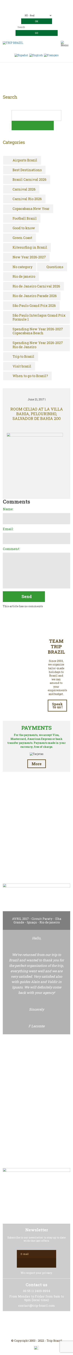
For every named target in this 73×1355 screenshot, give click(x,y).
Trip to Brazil (23, 357)
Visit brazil (22, 366)
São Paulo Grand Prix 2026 (34, 306)
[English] (36, 55)
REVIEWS (36, 863)
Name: (8, 509)
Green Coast (22, 238)
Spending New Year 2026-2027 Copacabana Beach (38, 331)
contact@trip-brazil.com (41, 9)
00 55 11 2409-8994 (43, 3)
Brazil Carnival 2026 (29, 180)
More (37, 763)
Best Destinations (27, 170)
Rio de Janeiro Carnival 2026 (36, 286)
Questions (54, 267)
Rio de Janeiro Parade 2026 (35, 296)
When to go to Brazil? (30, 376)
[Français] (51, 55)
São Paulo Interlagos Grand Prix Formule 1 (39, 317)
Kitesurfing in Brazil (30, 247)
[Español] (21, 55)
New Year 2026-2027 (29, 257)
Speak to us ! (57, 705)
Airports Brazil (25, 160)
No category (23, 267)
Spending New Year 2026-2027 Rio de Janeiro (38, 345)
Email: (8, 529)
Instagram (36, 1325)
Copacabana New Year (31, 209)
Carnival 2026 (24, 189)
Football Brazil (25, 218)
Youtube (45, 1325)
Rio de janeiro (24, 276)
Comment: (11, 549)
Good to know (24, 228)
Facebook (27, 1325)
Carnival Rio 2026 (27, 199)
